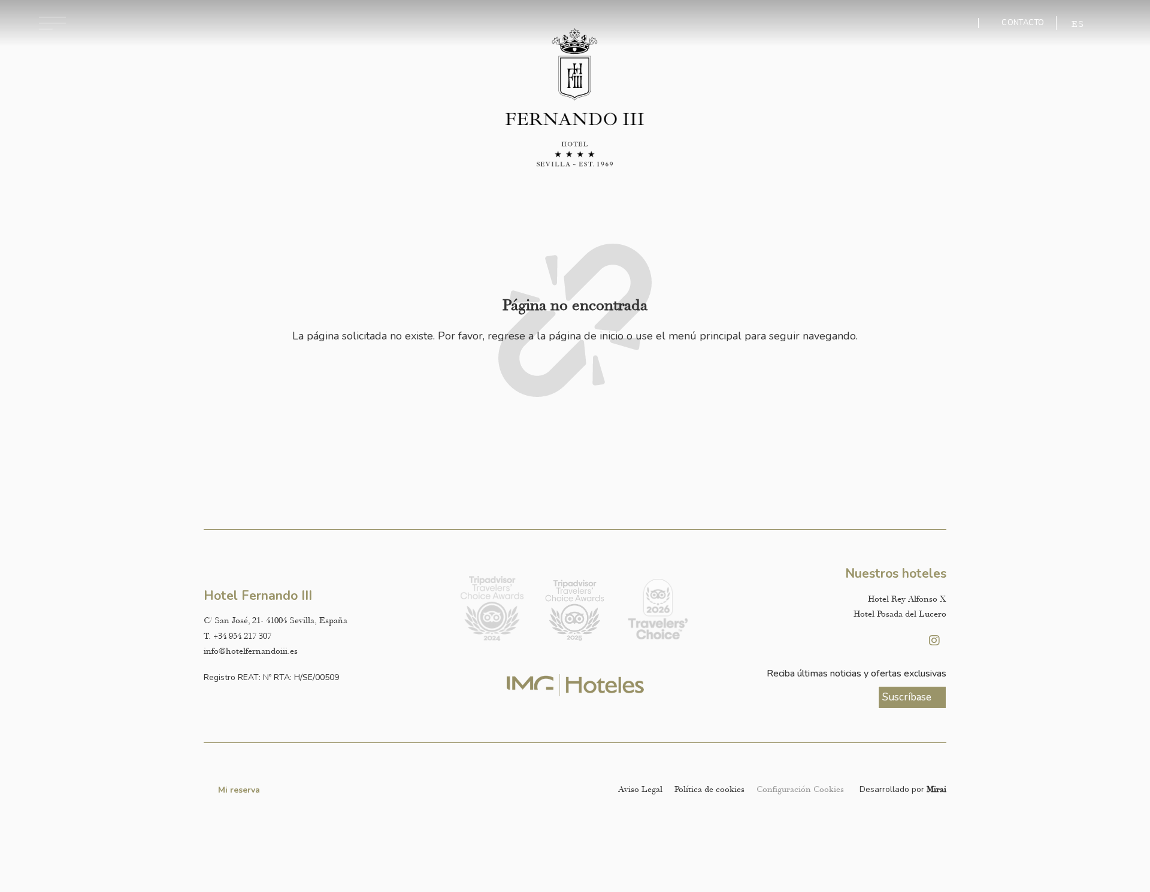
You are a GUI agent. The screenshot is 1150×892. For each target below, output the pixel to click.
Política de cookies (709, 789)
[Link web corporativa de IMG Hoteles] (575, 685)
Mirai (936, 789)
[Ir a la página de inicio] (575, 98)
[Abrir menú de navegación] (52, 23)
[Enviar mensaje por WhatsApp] (960, 23)
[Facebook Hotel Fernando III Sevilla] (904, 641)
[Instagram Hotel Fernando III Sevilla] (934, 641)
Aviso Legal (640, 789)
